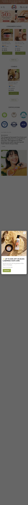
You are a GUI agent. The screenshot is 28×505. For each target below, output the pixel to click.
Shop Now (6, 270)
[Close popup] (24, 233)
